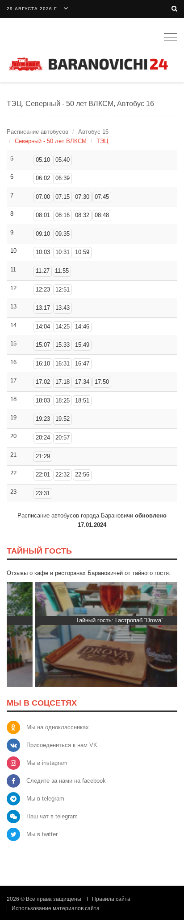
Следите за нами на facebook (66, 780)
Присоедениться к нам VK (61, 745)
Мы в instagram (46, 763)
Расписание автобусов (37, 131)
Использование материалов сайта (56, 908)
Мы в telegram (45, 798)
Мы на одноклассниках (57, 727)
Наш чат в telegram (52, 816)
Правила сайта (111, 899)
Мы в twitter (42, 834)
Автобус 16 (93, 131)
